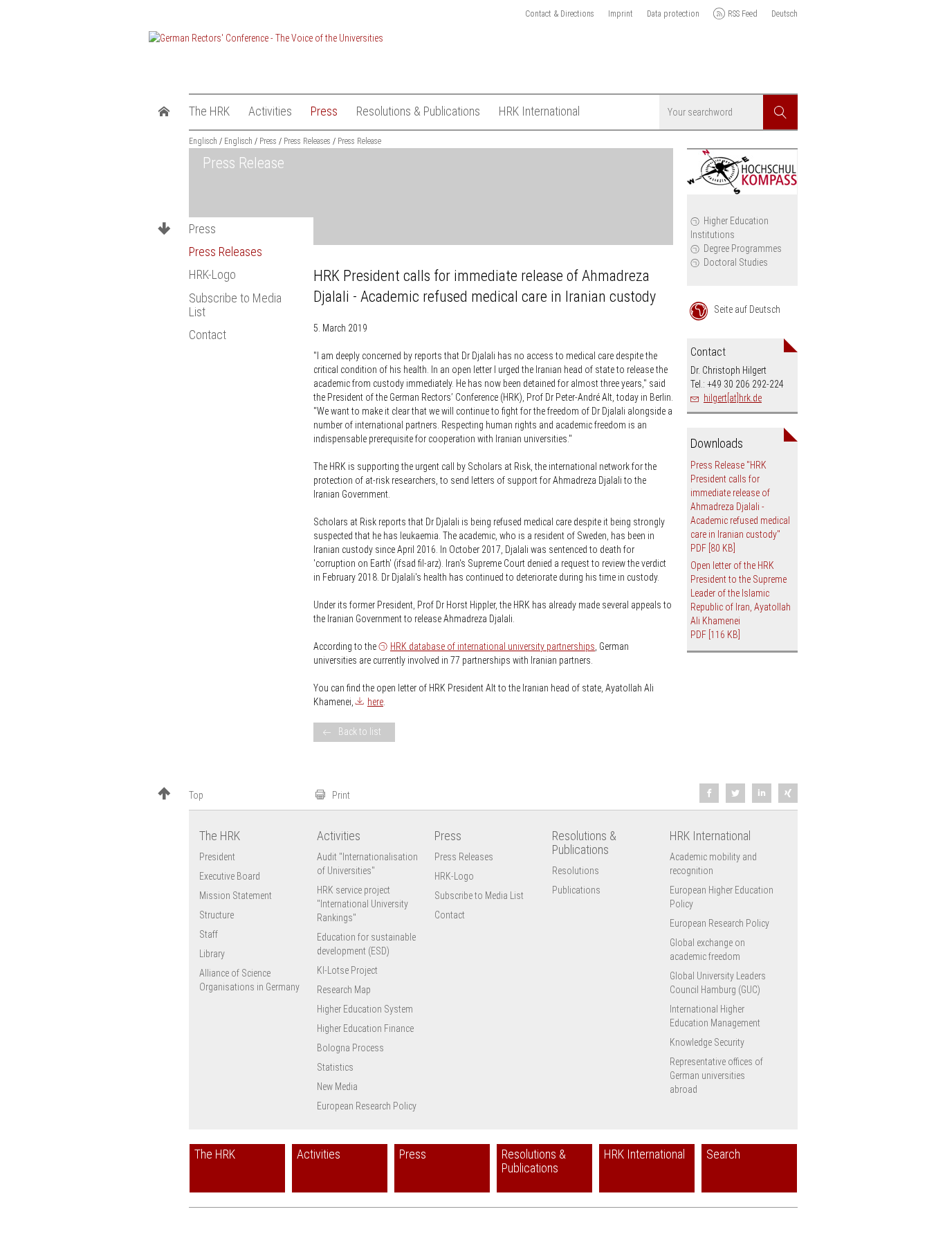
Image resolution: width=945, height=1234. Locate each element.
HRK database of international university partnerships (492, 646)
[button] (230, 794)
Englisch (203, 141)
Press (202, 229)
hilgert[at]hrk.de (733, 397)
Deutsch (784, 14)
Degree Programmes (743, 248)
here (375, 701)
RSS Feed (743, 14)
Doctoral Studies (736, 262)
